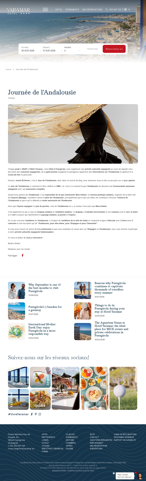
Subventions (96, 448)
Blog (92, 434)
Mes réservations (98, 446)
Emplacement (96, 443)
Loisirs (45, 440)
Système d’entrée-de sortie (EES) (81, 470)
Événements (72, 10)
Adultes (67, 47)
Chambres (71, 443)
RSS (124, 462)
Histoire (70, 440)
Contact (94, 437)
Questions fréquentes (101, 440)
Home (8, 69)
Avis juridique (66, 462)
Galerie (69, 448)
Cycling (46, 446)
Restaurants (48, 437)
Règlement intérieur (124, 437)
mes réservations (92, 10)
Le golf (45, 443)
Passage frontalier (59, 470)
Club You (70, 434)
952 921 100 (115, 10)
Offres (69, 446)
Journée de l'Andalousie (27, 69)
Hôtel (58, 10)
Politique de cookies (51, 462)
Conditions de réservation (31, 462)
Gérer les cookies (104, 462)
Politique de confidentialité (85, 462)
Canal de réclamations (125, 434)
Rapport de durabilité (125, 440)
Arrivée (24, 47)
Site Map (117, 462)
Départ (46, 47)
